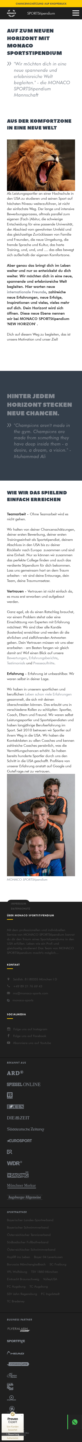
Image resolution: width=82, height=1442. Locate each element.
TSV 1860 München (44, 1272)
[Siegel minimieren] (22, 1416)
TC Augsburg (38, 1286)
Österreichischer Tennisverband (29, 1235)
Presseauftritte (43, 663)
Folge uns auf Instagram (30, 1029)
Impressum (18, 903)
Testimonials (16, 663)
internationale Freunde (26, 291)
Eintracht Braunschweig (23, 1279)
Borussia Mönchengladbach (26, 1264)
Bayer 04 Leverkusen (48, 1257)
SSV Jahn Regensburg (22, 1294)
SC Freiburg (58, 1264)
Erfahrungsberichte (43, 658)
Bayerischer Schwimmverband (28, 1227)
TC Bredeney (15, 1301)
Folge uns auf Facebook (29, 1036)
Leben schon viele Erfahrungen (48, 694)
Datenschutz (20, 908)
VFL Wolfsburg (17, 1272)
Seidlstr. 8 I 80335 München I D (35, 979)
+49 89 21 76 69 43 (27, 986)
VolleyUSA (50, 1279)
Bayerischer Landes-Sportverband (30, 1220)
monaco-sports (23, 1000)
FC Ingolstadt (50, 1294)
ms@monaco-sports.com (30, 993)
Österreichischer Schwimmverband (31, 1249)
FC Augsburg (16, 1286)
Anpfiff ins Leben (18, 1257)
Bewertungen (17, 658)
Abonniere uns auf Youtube (32, 1043)
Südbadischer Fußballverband (27, 1242)
